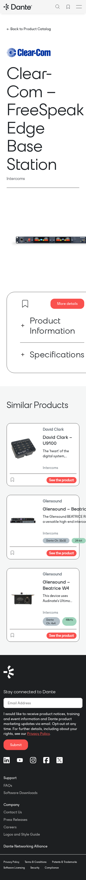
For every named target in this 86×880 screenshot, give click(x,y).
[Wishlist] (68, 6)
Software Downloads (20, 792)
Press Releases (15, 819)
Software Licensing (14, 867)
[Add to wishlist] (25, 304)
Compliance (52, 867)
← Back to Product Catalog (29, 29)
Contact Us (13, 812)
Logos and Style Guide (22, 834)
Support (10, 778)
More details (67, 303)
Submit (16, 745)
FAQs (8, 785)
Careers (10, 827)
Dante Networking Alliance (25, 846)
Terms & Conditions (36, 862)
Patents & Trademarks (64, 862)
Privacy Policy (38, 733)
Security (34, 867)
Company (11, 804)
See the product (61, 480)
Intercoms (16, 178)
